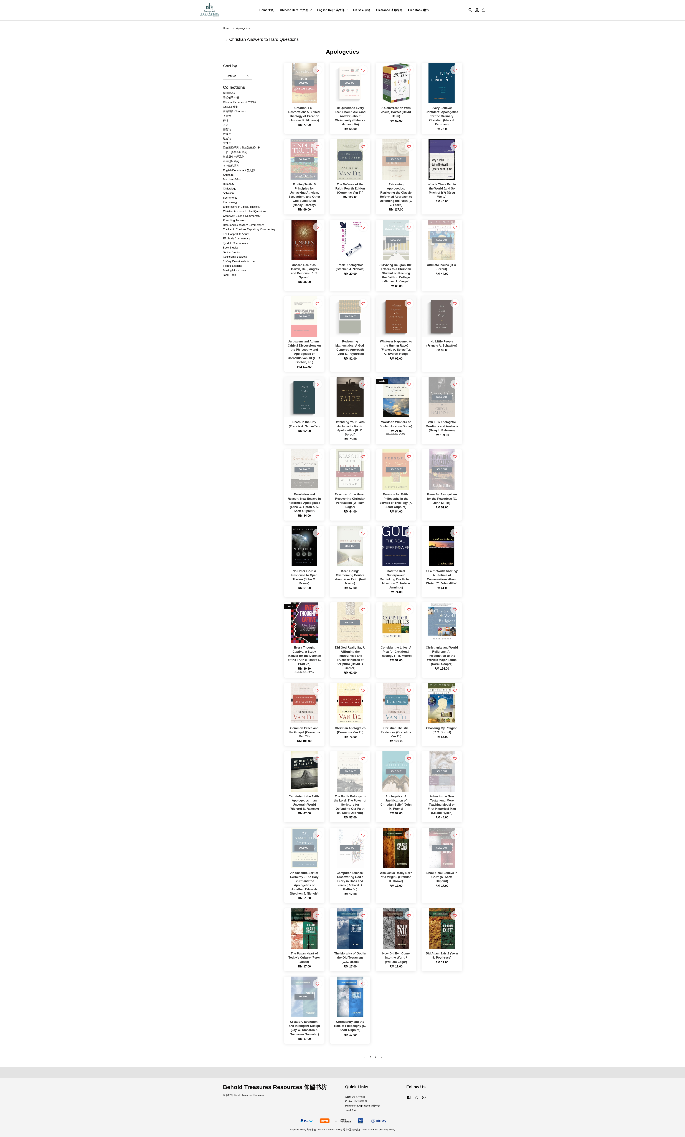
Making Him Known (234, 270)
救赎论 (227, 133)
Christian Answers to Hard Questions (244, 211)
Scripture (228, 174)
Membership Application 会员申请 (362, 1105)
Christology (229, 188)
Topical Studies (231, 252)
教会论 (227, 138)
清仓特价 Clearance (234, 111)
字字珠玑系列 (231, 165)
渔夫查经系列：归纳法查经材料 (241, 147)
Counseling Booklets (235, 256)
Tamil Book (229, 274)
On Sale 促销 (361, 10)
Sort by (230, 66)
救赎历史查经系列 (233, 156)
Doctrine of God (232, 179)
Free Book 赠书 (418, 10)
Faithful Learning (232, 265)
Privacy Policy (387, 1129)
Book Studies (231, 247)
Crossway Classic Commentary (241, 215)
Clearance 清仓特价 (389, 10)
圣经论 (227, 115)
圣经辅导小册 (231, 97)
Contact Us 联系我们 (356, 1101)
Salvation (228, 192)
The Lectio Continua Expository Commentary (249, 229)
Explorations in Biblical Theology (241, 206)
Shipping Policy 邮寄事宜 (303, 1129)
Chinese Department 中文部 (239, 102)
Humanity (228, 183)
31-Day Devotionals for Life (239, 261)
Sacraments (230, 197)
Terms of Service (369, 1129)
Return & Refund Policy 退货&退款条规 (338, 1129)
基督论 (227, 129)
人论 (225, 124)
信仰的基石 (229, 92)
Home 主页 (266, 10)
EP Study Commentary (236, 238)
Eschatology (230, 202)
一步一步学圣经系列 (235, 152)
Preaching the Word (234, 220)
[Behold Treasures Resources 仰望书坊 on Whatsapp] (423, 1099)
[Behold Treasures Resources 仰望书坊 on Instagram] (416, 1099)
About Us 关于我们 (355, 1096)
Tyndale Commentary (235, 243)
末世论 (227, 143)
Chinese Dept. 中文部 (294, 10)
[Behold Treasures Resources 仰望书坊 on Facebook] (408, 1099)
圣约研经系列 (231, 161)
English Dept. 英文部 (330, 10)
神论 (225, 120)
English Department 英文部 (239, 170)
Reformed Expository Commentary (243, 224)
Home (226, 28)
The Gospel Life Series (236, 233)
